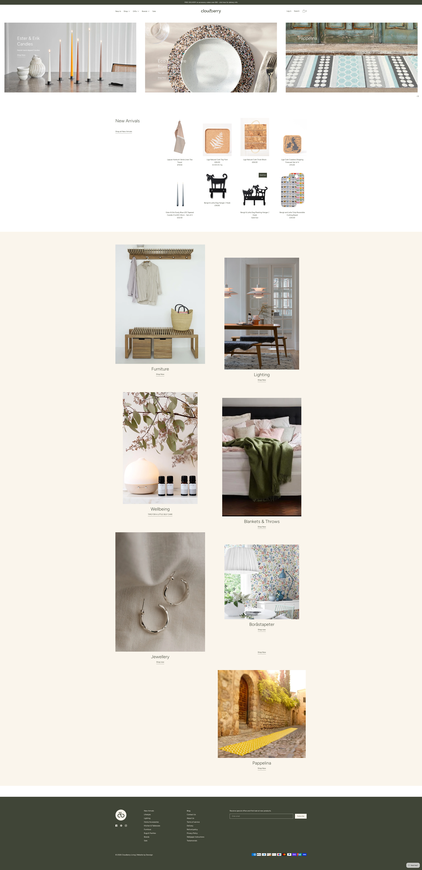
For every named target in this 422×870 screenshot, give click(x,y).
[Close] (238, 399)
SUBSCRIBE (211, 463)
